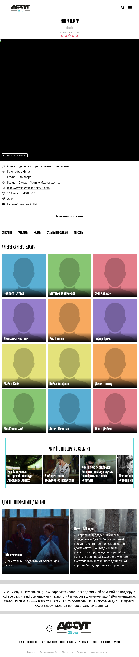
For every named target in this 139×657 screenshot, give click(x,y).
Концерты (32, 642)
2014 (10, 198)
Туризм (116, 642)
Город (95, 642)
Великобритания (18, 204)
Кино (21, 642)
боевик (12, 166)
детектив (25, 166)
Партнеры (67, 652)
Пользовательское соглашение (93, 652)
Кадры (37, 232)
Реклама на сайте (49, 652)
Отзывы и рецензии (57, 232)
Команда (31, 652)
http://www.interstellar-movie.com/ (28, 187)
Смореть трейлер (16, 155)
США (33, 204)
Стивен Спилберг (19, 177)
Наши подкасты (68, 642)
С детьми (105, 642)
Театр (42, 642)
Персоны (78, 232)
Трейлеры (23, 232)
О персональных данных (88, 605)
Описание (7, 232)
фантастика (62, 166)
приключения (42, 166)
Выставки (52, 642)
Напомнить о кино (69, 216)
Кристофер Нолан (19, 171)
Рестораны (84, 642)
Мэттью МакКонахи (42, 182)
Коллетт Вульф (17, 182)
